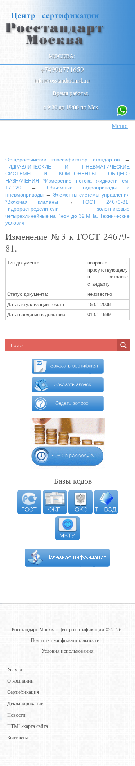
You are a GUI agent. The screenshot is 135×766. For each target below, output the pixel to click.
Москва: (62, 56)
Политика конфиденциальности (65, 640)
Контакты (17, 737)
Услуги (14, 669)
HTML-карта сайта (27, 726)
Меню (120, 125)
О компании (20, 680)
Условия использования (67, 650)
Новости (16, 714)
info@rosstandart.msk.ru (62, 80)
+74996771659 (62, 69)
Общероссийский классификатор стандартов (62, 159)
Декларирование (25, 703)
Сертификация (23, 691)
